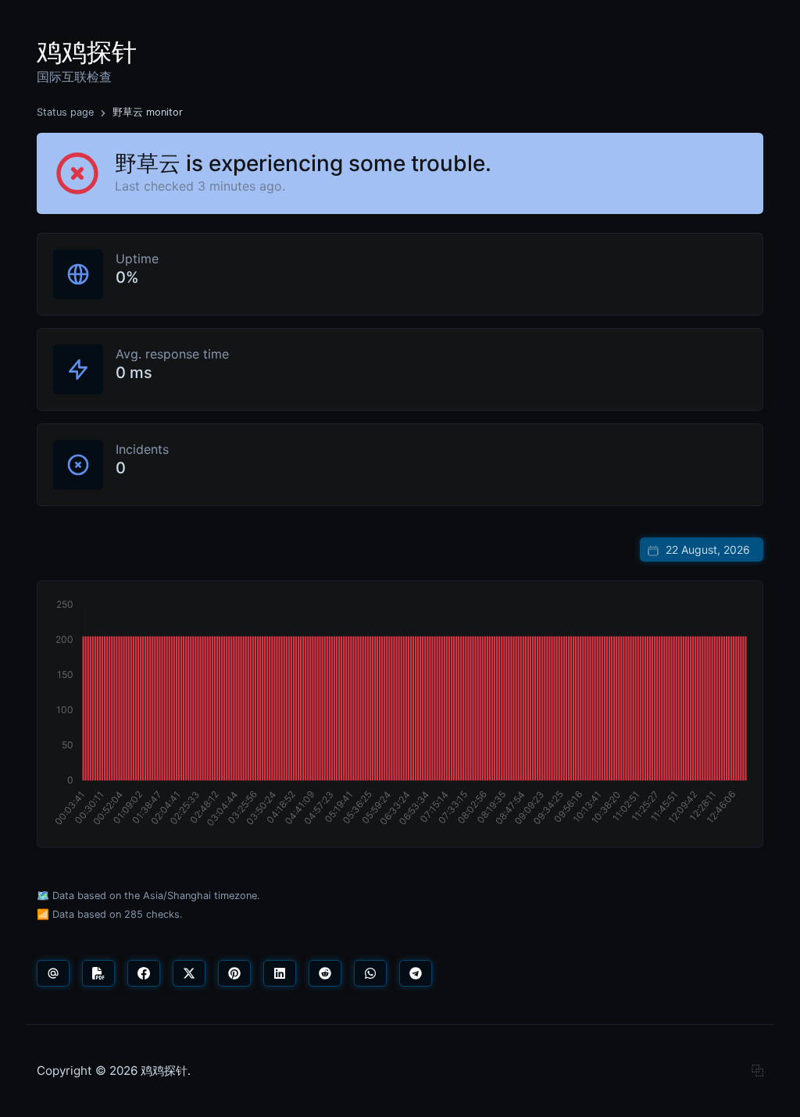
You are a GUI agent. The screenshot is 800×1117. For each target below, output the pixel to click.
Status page (65, 112)
